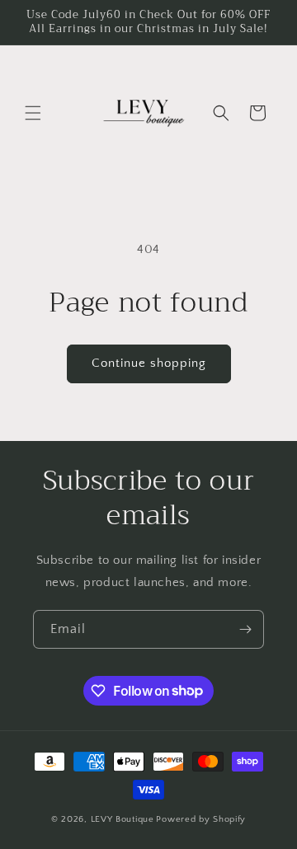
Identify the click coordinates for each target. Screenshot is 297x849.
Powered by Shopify (201, 819)
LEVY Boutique (122, 819)
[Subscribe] (245, 629)
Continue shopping (149, 363)
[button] (33, 113)
